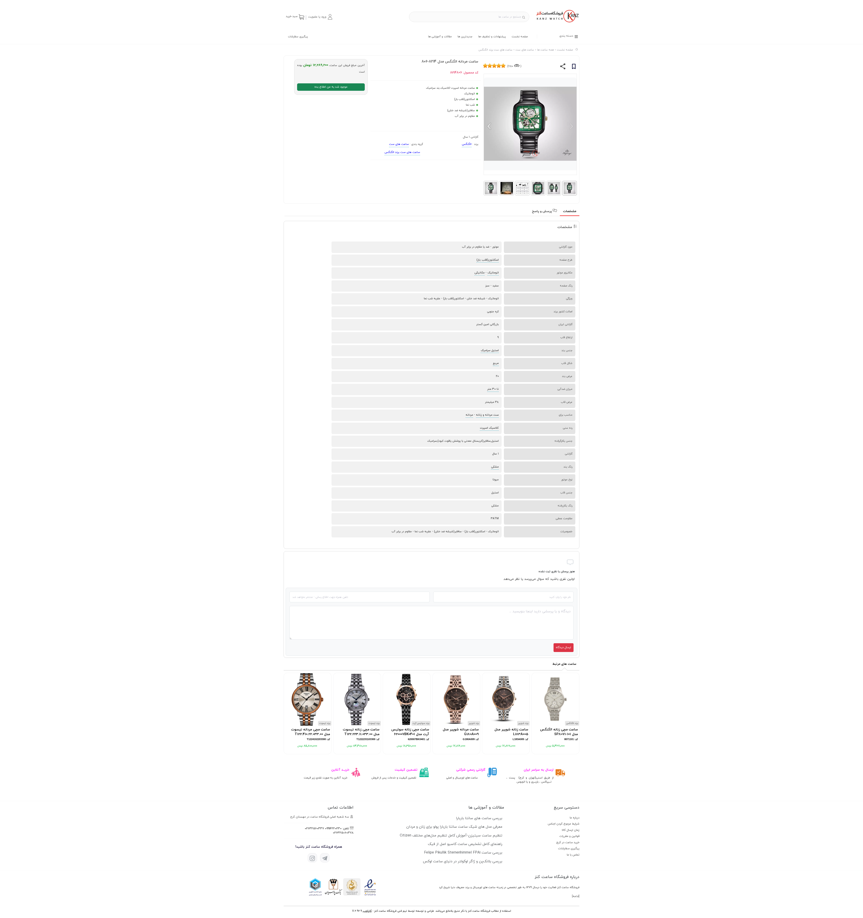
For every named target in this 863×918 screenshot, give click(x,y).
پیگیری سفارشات (298, 36)
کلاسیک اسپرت (489, 428)
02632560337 (314, 829)
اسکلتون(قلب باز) (487, 260)
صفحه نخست (520, 36)
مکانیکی (479, 273)
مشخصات (569, 211)
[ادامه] (575, 896)
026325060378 (343, 833)
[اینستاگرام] (312, 858)
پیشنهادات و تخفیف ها (492, 36)
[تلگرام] (324, 858)
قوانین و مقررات (569, 836)
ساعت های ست (399, 144)
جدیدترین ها (465, 36)
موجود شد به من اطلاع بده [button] (330, 87)
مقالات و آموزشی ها (440, 36)
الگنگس (467, 144)
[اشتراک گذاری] (562, 67)
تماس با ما (573, 855)
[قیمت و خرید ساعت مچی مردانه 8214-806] (557, 23)
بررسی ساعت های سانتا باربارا (479, 818)
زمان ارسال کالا (570, 830)
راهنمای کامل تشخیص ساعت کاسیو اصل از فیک (465, 844)
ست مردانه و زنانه (487, 415)
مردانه (469, 415)
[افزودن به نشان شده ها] (574, 67)
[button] (320, 17)
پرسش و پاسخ (542, 211)
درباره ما (574, 818)
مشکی (495, 467)
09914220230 (333, 829)
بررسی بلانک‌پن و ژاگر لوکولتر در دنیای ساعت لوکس (462, 861)
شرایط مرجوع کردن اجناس (563, 824)
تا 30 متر (493, 389)
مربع (496, 363)
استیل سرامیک (490, 350)
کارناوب (367, 911)
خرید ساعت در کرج (567, 842)
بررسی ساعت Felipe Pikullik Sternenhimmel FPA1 (463, 852)
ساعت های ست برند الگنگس (402, 152)
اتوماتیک (493, 273)
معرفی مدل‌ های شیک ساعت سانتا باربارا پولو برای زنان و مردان (454, 826)
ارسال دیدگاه (563, 647)
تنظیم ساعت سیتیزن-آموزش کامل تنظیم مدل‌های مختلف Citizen (451, 835)
